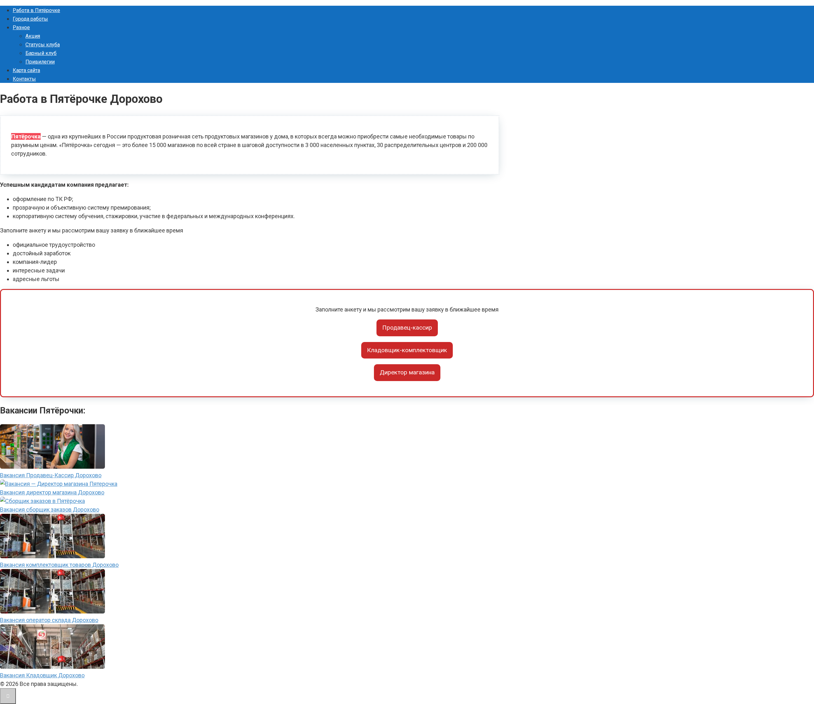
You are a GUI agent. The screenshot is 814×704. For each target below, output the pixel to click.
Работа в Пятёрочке (36, 10)
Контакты (24, 79)
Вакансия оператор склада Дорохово (49, 620)
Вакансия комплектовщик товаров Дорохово (59, 564)
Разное (21, 27)
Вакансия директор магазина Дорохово (52, 492)
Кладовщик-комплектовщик (407, 350)
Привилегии (40, 62)
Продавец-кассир (407, 327)
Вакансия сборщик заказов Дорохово (49, 509)
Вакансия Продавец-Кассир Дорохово (50, 475)
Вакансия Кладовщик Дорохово (42, 675)
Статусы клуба (42, 45)
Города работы (30, 19)
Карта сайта (26, 70)
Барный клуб (41, 53)
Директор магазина (407, 372)
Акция (32, 36)
